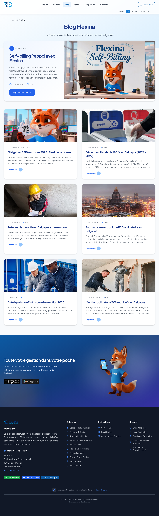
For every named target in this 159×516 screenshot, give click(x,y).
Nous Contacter (140, 432)
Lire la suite (12, 169)
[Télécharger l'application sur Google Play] (30, 381)
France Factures (77, 453)
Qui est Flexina (139, 428)
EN (132, 11)
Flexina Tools (75, 461)
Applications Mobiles (79, 436)
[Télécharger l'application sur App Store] (12, 381)
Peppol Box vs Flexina (79, 457)
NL (136, 11)
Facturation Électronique (81, 440)
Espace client (148, 5)
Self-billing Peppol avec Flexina (32, 58)
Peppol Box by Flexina (79, 448)
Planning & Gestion (78, 432)
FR (128, 11)
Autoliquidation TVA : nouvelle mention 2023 (36, 302)
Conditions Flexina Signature (140, 441)
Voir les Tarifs (106, 428)
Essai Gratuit (106, 432)
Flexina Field (75, 465)
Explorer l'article (20, 92)
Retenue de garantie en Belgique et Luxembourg (38, 227)
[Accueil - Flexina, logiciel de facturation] (8, 4)
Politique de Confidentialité (139, 448)
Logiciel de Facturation (80, 428)
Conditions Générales (142, 436)
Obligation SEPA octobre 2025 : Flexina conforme (39, 152)
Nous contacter (13, 470)
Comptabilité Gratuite (111, 436)
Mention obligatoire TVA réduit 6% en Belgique (115, 302)
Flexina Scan (75, 444)
